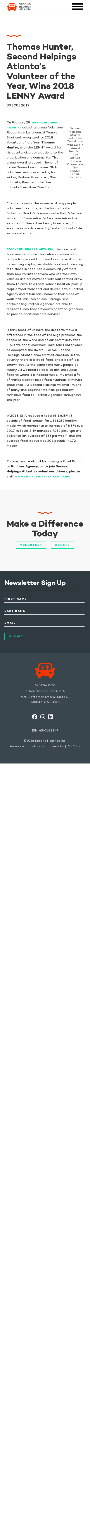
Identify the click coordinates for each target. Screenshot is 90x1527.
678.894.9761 (45, 685)
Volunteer (31, 545)
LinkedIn (57, 747)
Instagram (37, 747)
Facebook (17, 747)
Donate (62, 545)
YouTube (74, 747)
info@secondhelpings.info (45, 691)
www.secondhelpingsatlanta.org (42, 477)
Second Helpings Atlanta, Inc (30, 249)
